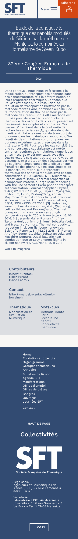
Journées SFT (33, 401)
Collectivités (39, 434)
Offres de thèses (35, 389)
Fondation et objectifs (39, 358)
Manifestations (33, 382)
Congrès (29, 394)
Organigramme (33, 362)
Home (27, 354)
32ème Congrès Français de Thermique (39, 66)
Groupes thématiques (39, 366)
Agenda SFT (31, 378)
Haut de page (39, 423)
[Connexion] (69, 9)
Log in (40, 527)
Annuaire (29, 369)
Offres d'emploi (34, 385)
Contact (29, 407)
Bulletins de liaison (37, 374)
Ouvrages (29, 398)
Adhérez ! (68, 2)
